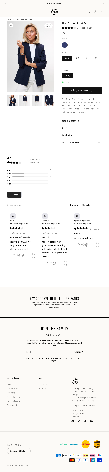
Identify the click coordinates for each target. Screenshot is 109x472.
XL (76, 65)
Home (9, 19)
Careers (42, 389)
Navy (67, 75)
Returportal (12, 405)
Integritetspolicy (14, 401)
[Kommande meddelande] (103, 3)
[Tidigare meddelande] (5, 3)
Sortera (74, 205)
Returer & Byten (14, 389)
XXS (67, 58)
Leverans (11, 393)
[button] (6, 12)
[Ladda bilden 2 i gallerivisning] (24, 100)
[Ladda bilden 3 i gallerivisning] (37, 100)
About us (43, 385)
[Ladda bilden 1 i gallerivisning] (12, 100)
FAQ (9, 385)
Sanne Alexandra (22, 465)
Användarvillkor (14, 397)
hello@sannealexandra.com (83, 406)
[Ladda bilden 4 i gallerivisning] (49, 100)
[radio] (65, 45)
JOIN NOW (78, 352)
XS (77, 58)
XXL (86, 65)
